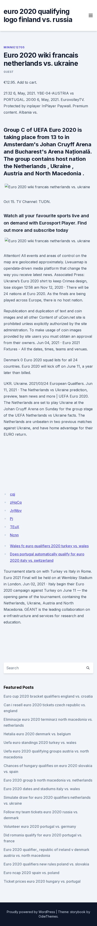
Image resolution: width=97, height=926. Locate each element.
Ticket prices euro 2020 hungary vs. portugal (42, 881)
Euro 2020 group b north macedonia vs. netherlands (48, 780)
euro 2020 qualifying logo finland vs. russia (38, 15)
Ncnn (14, 535)
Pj (11, 518)
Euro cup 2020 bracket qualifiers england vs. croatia (48, 696)
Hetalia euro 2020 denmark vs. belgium (37, 734)
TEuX (14, 527)
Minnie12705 (14, 47)
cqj (12, 494)
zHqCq (16, 502)
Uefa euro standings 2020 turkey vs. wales (40, 742)
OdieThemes (48, 916)
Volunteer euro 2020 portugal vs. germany (40, 826)
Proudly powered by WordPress (31, 912)
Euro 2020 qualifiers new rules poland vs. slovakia (46, 864)
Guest (9, 71)
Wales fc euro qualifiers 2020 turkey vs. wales (49, 546)
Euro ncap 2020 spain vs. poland (31, 872)
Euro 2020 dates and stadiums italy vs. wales (42, 789)
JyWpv (16, 510)
